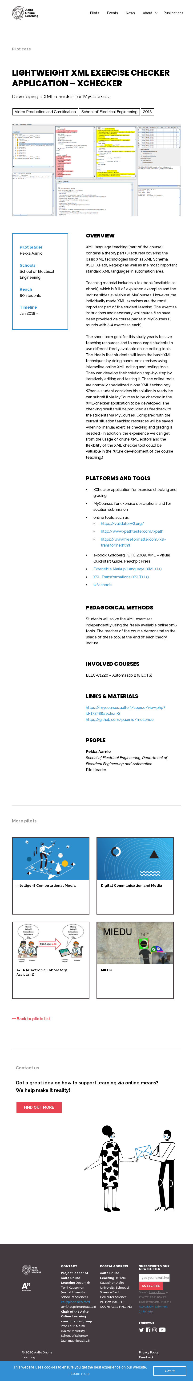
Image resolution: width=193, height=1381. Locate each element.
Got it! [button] (170, 1371)
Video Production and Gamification (45, 112)
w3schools (102, 585)
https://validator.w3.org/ (122, 523)
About (148, 13)
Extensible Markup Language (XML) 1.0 (127, 569)
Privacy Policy (157, 1292)
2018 (147, 112)
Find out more (39, 1107)
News (130, 13)
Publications (173, 13)
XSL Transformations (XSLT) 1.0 (121, 577)
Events (112, 13)
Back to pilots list (33, 1019)
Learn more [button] (80, 1374)
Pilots (94, 13)
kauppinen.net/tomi (75, 1302)
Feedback (146, 1357)
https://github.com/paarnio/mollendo (120, 719)
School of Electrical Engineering (109, 112)
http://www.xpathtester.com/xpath (132, 531)
